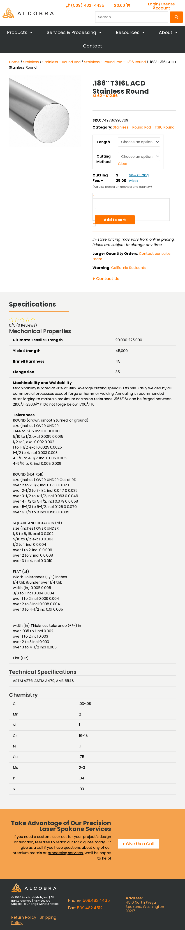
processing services (65, 853)
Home (14, 62)
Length (103, 141)
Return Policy (23, 917)
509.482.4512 (90, 908)
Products (17, 32)
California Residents (128, 267)
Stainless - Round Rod (61, 62)
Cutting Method (103, 159)
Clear (123, 163)
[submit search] (176, 17)
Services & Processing (71, 32)
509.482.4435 (96, 900)
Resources (127, 32)
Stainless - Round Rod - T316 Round (115, 62)
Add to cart (115, 219)
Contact (92, 46)
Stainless (31, 62)
